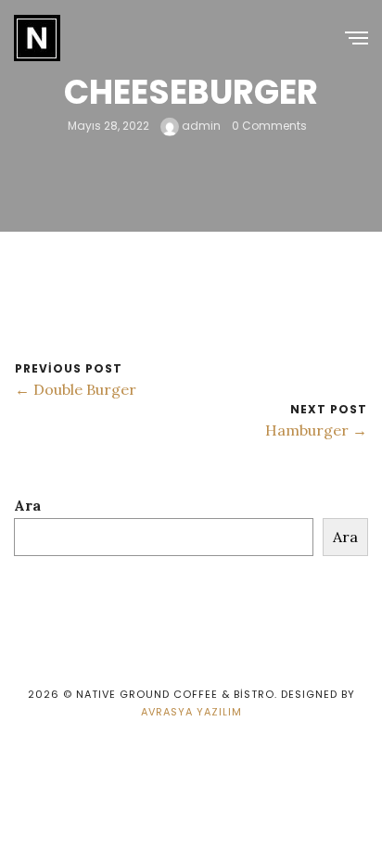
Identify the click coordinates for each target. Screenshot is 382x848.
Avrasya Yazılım (191, 711)
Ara (27, 505)
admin (200, 125)
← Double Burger (75, 389)
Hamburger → (316, 430)
